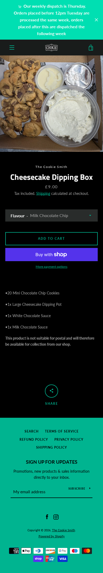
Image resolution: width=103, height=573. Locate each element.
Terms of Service (62, 431)
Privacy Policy (68, 440)
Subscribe (76, 488)
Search (32, 431)
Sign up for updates (51, 462)
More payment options (51, 267)
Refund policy (34, 440)
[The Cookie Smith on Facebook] (47, 516)
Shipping (43, 193)
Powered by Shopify (52, 536)
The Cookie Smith (63, 530)
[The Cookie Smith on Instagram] (56, 516)
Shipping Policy (51, 447)
